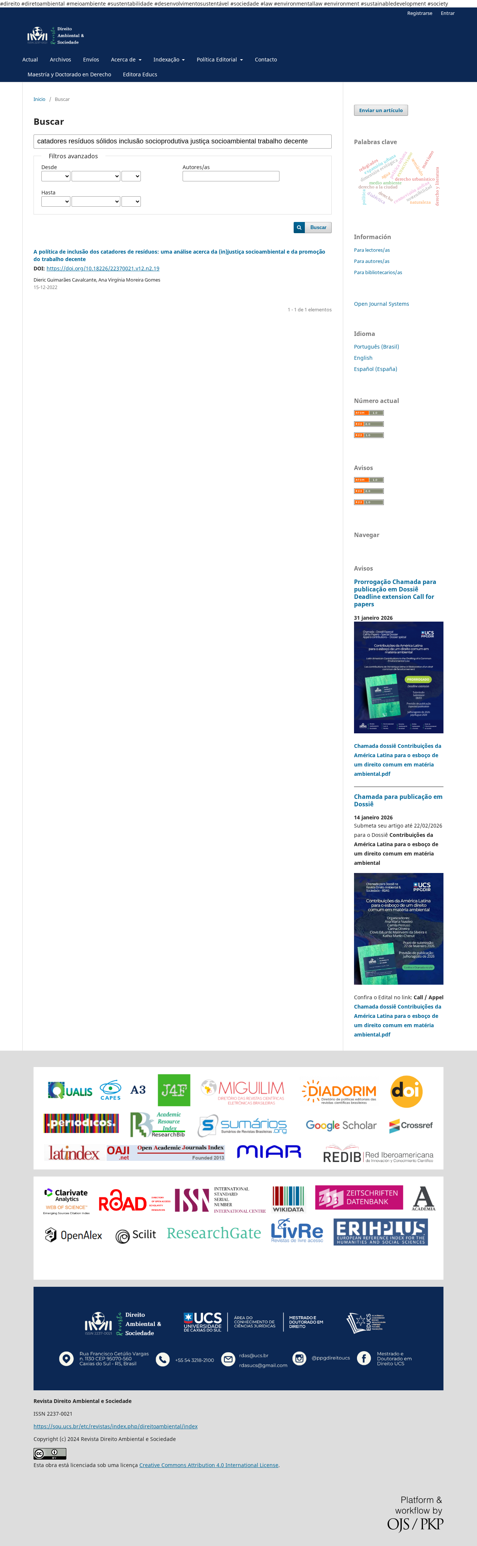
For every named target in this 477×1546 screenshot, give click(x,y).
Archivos (60, 59)
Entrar (448, 13)
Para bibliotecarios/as (378, 272)
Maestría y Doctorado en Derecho (69, 74)
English (363, 357)
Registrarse (419, 13)
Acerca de (124, 59)
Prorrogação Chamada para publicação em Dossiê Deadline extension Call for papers (395, 593)
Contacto (266, 59)
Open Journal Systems (381, 303)
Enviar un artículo (381, 110)
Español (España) (375, 368)
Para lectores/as (372, 250)
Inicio (39, 99)
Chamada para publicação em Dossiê (398, 800)
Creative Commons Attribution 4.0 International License (208, 1465)
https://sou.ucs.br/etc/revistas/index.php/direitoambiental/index (116, 1426)
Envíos (91, 59)
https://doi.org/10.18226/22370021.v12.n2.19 (103, 268)
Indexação (167, 59)
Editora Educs (140, 74)
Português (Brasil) (376, 346)
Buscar (318, 227)
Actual (30, 59)
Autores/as (196, 167)
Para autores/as (371, 261)
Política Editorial (217, 59)
